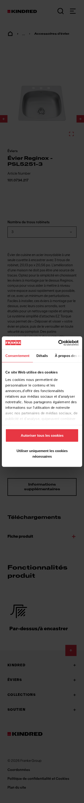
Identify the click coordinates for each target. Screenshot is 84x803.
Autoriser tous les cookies (42, 435)
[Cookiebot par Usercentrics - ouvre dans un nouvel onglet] (59, 343)
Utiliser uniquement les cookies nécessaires (42, 453)
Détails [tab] (42, 356)
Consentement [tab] (17, 356)
